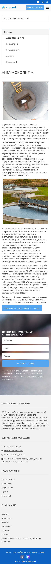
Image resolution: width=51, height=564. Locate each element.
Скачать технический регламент (22, 308)
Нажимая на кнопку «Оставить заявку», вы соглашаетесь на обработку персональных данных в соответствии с (23, 374)
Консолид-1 (11, 62)
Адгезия (10, 56)
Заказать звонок (35, 8)
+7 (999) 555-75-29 (12, 446)
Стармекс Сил (12, 50)
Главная (4, 514)
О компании (6, 526)
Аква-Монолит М (15, 38)
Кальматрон (12, 44)
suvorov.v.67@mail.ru (13, 450)
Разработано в (21, 561)
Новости (4, 522)
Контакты (5, 534)
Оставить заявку (25, 363)
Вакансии (5, 530)
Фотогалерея (6, 518)
